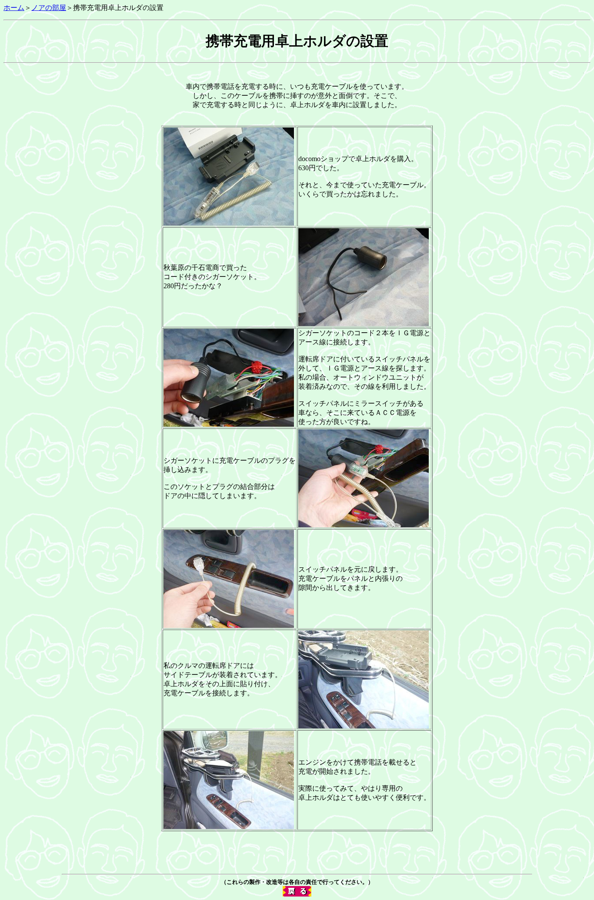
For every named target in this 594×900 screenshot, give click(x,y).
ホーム (13, 7)
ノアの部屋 (48, 7)
